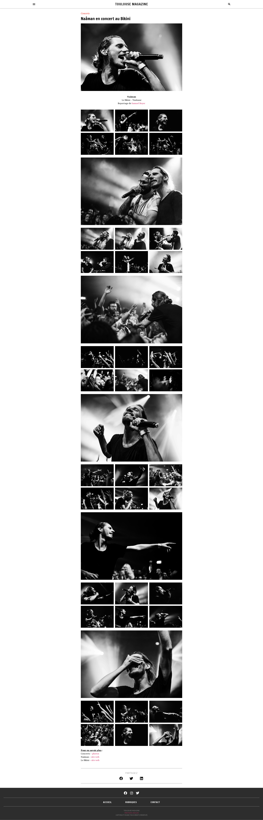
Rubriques (131, 802)
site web (95, 756)
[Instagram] (131, 793)
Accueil (107, 802)
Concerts (85, 13)
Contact (155, 802)
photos (95, 753)
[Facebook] (125, 793)
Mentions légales (132, 813)
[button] (34, 4)
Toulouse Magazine (131, 4)
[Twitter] (137, 793)
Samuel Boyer (138, 103)
